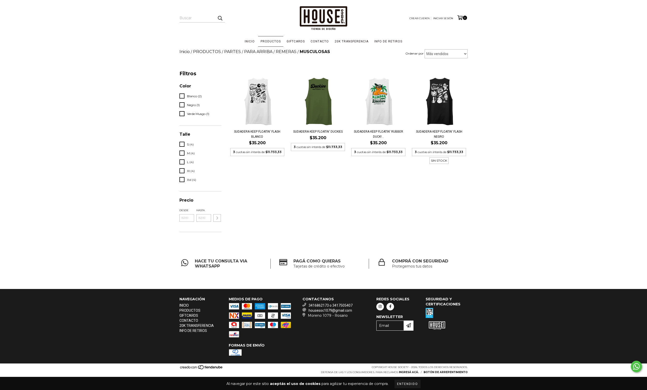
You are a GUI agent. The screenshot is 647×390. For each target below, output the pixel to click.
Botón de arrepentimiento (446, 372)
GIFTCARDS (296, 41)
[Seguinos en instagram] (380, 306)
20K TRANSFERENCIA (351, 41)
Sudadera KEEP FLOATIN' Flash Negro (439, 134)
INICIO (250, 41)
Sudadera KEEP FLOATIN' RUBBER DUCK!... (378, 134)
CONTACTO (320, 41)
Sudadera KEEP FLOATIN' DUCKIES (318, 131)
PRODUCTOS (271, 41)
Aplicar (217, 218)
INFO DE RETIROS (388, 41)
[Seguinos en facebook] (390, 306)
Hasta (200, 210)
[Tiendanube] (201, 368)
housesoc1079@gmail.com (330, 310)
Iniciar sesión (443, 18)
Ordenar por (414, 53)
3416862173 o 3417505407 (331, 305)
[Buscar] (220, 17)
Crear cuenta (419, 18)
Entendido (407, 384)
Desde (184, 210)
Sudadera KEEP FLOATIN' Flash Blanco (257, 134)
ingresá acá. (409, 372)
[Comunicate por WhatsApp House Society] (636, 366)
